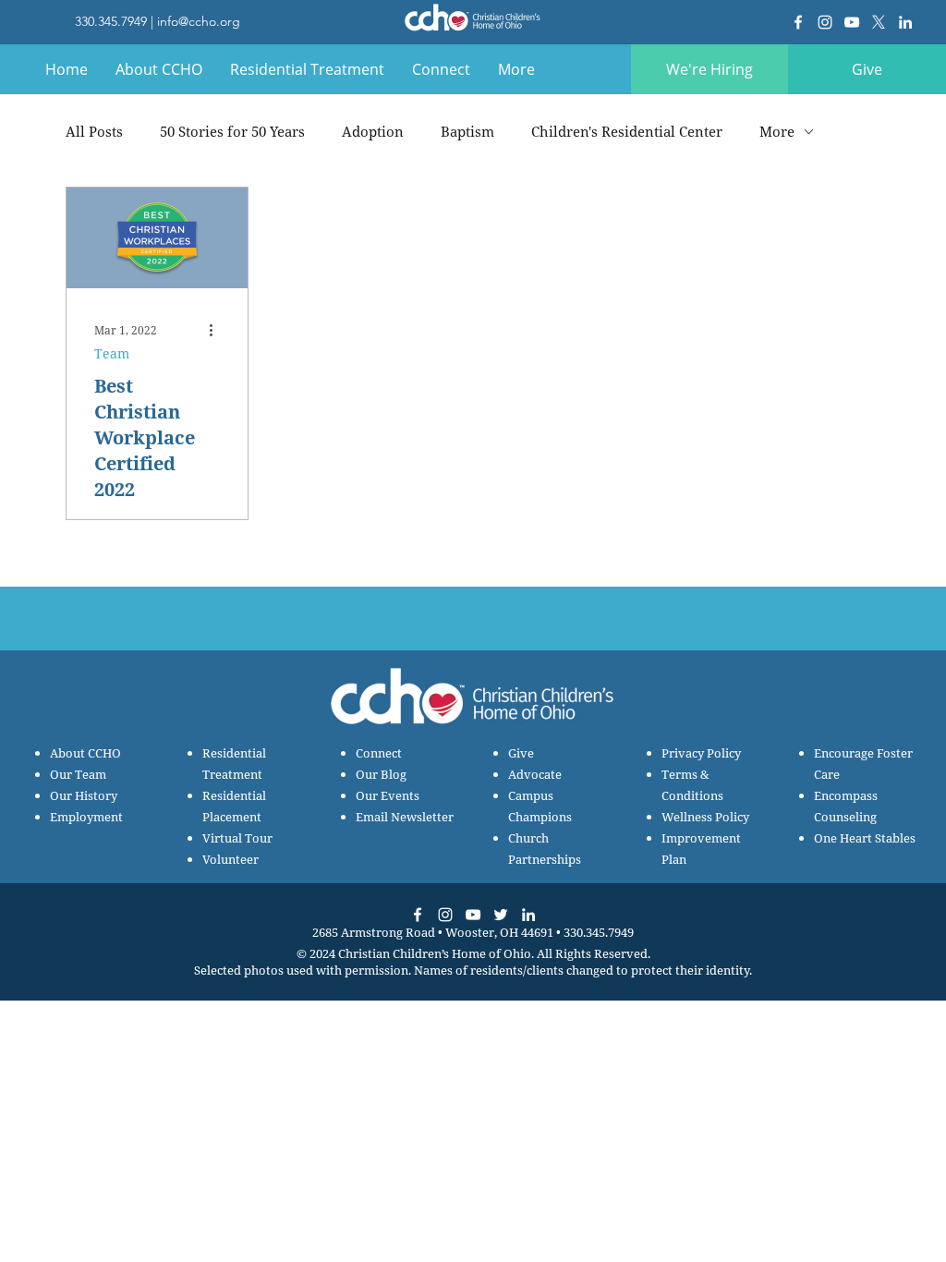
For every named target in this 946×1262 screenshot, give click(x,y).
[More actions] (217, 330)
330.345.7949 (111, 21)
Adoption (373, 131)
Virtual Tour (237, 838)
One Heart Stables (865, 838)
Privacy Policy (701, 753)
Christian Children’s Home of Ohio (434, 953)
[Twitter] (500, 914)
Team (111, 353)
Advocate (535, 774)
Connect (379, 753)
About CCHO (85, 753)
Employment (86, 816)
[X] (878, 22)
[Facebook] (798, 22)
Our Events (387, 795)
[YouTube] (852, 22)
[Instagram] (825, 22)
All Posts (94, 131)
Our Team (78, 774)
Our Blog (381, 774)
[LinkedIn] (905, 22)
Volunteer (230, 859)
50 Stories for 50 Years (232, 131)
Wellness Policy (705, 816)
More (776, 131)
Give (521, 753)
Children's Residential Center (626, 131)
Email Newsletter (405, 816)
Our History (83, 795)
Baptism (467, 131)
